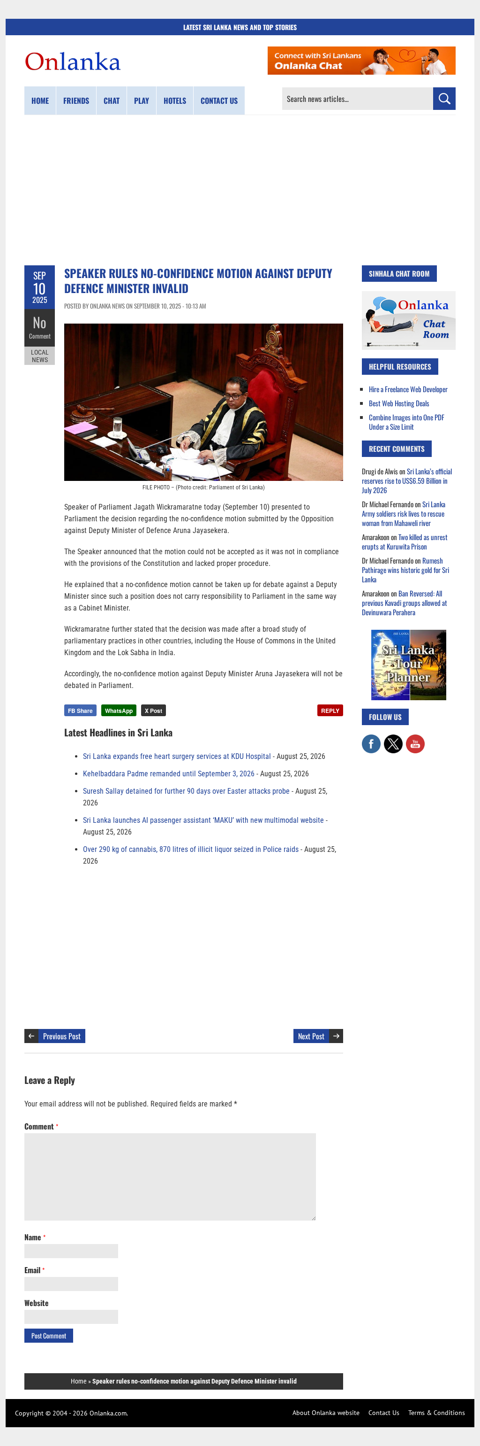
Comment (40, 335)
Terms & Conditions (436, 1412)
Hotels (175, 100)
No (39, 322)
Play (141, 100)
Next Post (311, 1036)
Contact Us (383, 1412)
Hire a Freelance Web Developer (408, 389)
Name (34, 1237)
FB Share (80, 710)
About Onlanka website (326, 1412)
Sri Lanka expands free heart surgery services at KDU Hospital (177, 756)
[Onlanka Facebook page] (371, 739)
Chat (112, 100)
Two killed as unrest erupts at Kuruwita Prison (405, 541)
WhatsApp (119, 710)
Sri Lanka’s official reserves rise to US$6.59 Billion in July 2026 (407, 480)
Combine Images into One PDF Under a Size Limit (406, 422)
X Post (153, 710)
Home (40, 100)
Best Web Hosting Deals (399, 403)
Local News (40, 355)
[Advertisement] (240, 190)
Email (34, 1270)
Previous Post (62, 1036)
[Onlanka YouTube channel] (415, 739)
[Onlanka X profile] (393, 739)
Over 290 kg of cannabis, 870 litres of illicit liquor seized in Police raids (191, 849)
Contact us (219, 100)
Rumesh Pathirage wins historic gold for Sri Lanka (405, 569)
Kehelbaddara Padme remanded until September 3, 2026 (169, 773)
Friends (76, 100)
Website (36, 1302)
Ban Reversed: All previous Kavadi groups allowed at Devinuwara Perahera (404, 602)
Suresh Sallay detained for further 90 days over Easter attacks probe (186, 791)
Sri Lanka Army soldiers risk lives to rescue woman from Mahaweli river (403, 513)
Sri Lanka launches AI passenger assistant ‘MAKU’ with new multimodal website (203, 820)
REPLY (330, 710)
